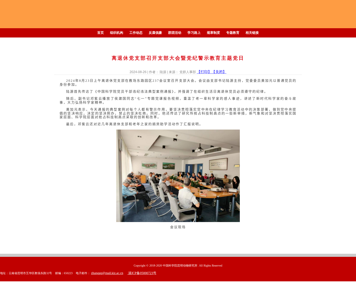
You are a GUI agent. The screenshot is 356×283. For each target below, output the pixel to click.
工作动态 (136, 32)
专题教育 (232, 32)
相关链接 (252, 32)
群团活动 (174, 32)
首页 (100, 32)
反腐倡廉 (155, 32)
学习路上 (194, 32)
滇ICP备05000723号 (141, 273)
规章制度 (213, 32)
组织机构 (116, 32)
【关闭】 (219, 72)
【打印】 (204, 72)
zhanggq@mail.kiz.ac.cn (107, 273)
